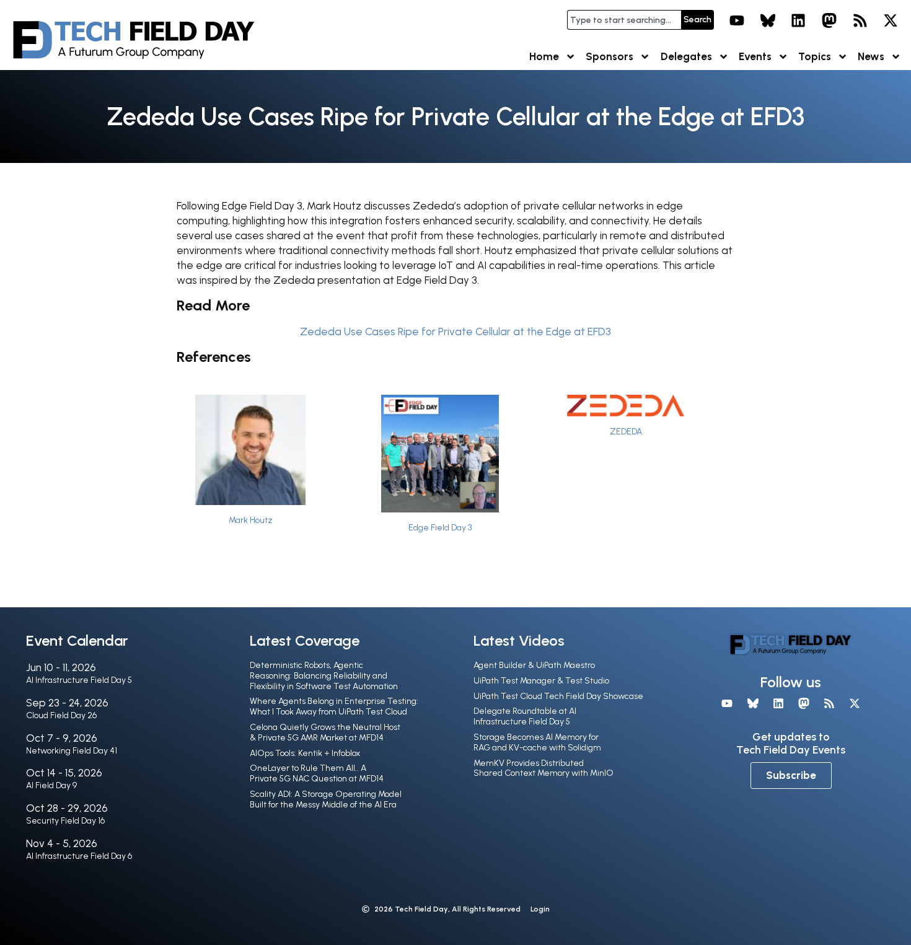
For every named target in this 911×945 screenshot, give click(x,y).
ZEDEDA (626, 431)
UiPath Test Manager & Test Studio (541, 680)
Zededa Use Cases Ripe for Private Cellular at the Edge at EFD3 (455, 331)
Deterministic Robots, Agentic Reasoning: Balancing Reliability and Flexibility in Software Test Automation (324, 676)
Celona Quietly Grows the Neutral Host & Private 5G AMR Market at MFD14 (325, 732)
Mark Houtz (251, 520)
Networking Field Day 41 (71, 750)
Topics (814, 56)
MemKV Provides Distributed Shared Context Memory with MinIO (543, 768)
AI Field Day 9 (51, 785)
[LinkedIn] (798, 20)
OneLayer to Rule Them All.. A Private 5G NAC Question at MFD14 (317, 773)
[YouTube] (736, 20)
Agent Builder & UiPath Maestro (534, 665)
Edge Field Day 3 (440, 527)
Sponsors (609, 56)
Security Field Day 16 (65, 820)
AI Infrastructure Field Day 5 (79, 680)
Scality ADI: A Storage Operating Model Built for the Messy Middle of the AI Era (326, 799)
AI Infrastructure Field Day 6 (79, 856)
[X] (890, 20)
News (871, 56)
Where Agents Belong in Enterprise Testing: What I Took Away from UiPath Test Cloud (334, 706)
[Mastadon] (829, 20)
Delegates (686, 56)
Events (755, 56)
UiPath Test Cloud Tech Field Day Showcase (558, 696)
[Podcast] (860, 20)
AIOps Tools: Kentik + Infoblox (305, 753)
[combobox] (624, 20)
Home (544, 56)
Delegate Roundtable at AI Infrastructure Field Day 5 (524, 716)
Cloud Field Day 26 (61, 715)
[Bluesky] (767, 20)
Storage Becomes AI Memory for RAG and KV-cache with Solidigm (537, 742)
